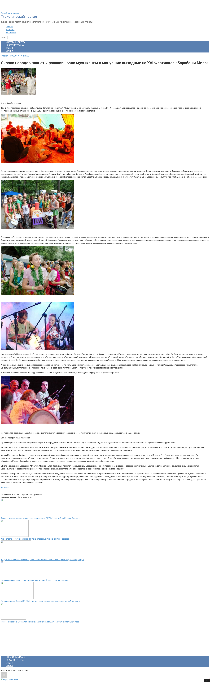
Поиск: (4, 37)
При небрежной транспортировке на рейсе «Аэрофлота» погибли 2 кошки (34, 580)
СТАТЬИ (9, 51)
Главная (9, 27)
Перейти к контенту (10, 13)
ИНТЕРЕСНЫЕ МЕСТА (15, 42)
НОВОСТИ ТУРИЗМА (15, 45)
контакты (10, 29)
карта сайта (11, 32)
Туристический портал (19, 17)
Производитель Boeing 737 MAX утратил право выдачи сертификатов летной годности (40, 601)
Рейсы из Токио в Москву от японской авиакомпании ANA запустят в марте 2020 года (40, 622)
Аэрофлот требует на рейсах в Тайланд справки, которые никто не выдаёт (35, 539)
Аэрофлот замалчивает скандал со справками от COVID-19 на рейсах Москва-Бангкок (40, 518)
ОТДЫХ (9, 48)
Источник (5, 487)
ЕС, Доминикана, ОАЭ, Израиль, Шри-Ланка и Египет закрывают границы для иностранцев (42, 559)
